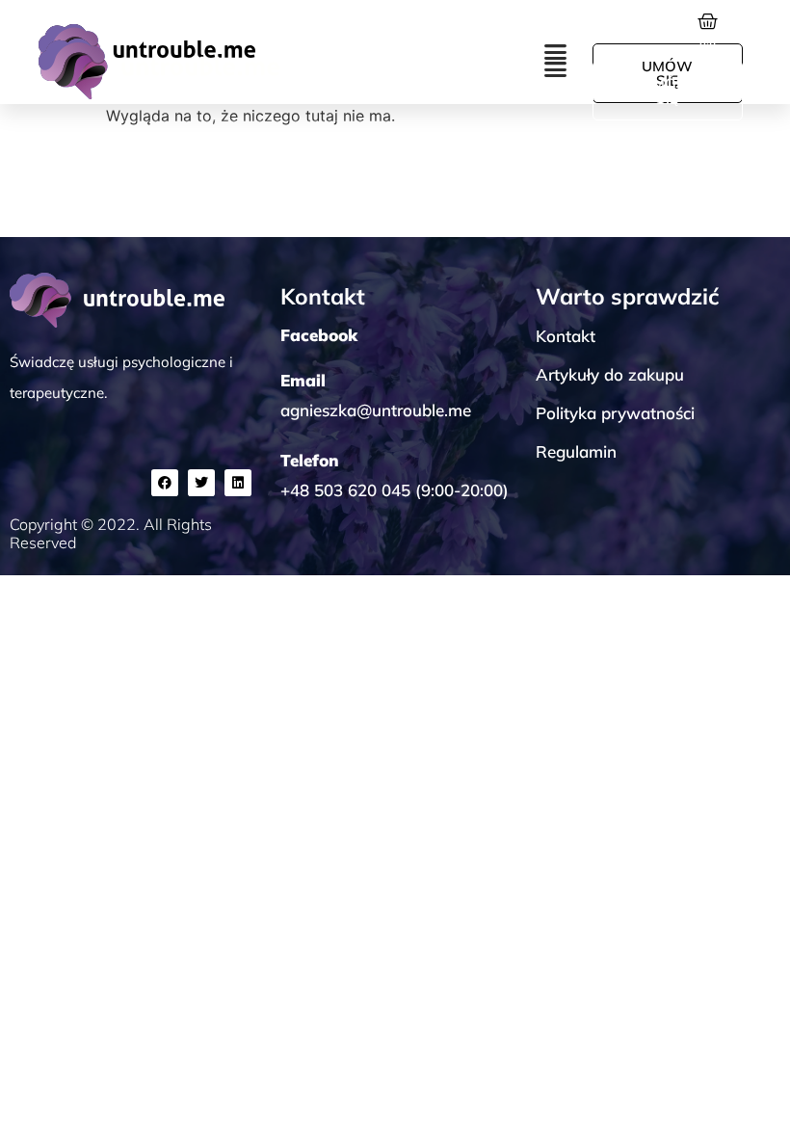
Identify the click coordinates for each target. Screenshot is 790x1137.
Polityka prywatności (615, 413)
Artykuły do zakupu (610, 374)
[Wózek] (707, 39)
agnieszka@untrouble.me (375, 410)
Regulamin (576, 451)
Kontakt (565, 336)
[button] (556, 69)
